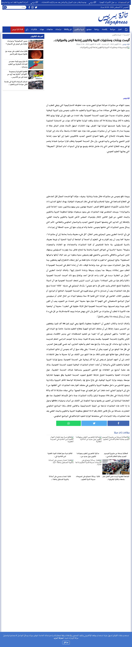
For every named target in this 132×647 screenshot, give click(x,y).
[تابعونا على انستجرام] (32, 7)
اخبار (120, 29)
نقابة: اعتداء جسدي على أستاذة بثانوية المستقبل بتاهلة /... (60, 478)
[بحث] (5, 7)
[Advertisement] (88, 173)
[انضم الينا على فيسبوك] (29, 7)
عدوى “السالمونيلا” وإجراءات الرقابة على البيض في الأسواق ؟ (16, 42)
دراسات (58, 29)
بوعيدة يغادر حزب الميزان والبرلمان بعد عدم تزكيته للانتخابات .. (73, 2)
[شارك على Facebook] (118, 423)
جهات (42, 29)
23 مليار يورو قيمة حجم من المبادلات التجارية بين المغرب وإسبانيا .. (17, 64)
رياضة (96, 29)
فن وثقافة (68, 29)
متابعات (50, 29)
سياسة (112, 29)
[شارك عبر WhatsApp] (68, 423)
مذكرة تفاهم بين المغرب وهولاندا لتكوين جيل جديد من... (88, 455)
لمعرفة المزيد (59, 638)
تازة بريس (126, 44)
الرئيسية (126, 29)
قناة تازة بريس (17, 29)
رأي (27, 29)
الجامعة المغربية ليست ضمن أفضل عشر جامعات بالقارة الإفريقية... (116, 478)
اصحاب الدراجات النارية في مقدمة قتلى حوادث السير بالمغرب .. (15, 83)
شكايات (34, 29)
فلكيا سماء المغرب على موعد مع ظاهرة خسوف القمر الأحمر (16, 53)
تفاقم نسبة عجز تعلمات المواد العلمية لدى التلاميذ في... (59, 455)
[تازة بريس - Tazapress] (114, 18)
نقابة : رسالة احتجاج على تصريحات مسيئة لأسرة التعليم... (88, 478)
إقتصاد (104, 29)
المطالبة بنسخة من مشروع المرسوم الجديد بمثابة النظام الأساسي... (116, 455)
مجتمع (89, 29)
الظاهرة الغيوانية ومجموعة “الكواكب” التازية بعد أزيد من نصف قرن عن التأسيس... (17, 74)
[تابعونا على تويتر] (36, 7)
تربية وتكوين (79, 29)
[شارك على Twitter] (94, 423)
